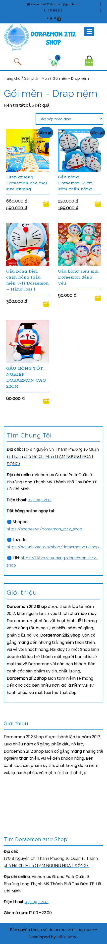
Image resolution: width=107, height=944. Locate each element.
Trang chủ (12, 78)
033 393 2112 (40, 500)
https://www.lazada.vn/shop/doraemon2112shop (53, 547)
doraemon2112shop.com (71, 929)
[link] (53, 456)
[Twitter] (54, 18)
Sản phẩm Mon (36, 78)
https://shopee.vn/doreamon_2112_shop (44, 529)
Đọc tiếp (46, 203)
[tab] (89, 31)
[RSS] (59, 18)
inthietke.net (68, 937)
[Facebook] (47, 18)
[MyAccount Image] (89, 60)
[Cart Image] (53, 62)
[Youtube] (50, 18)
